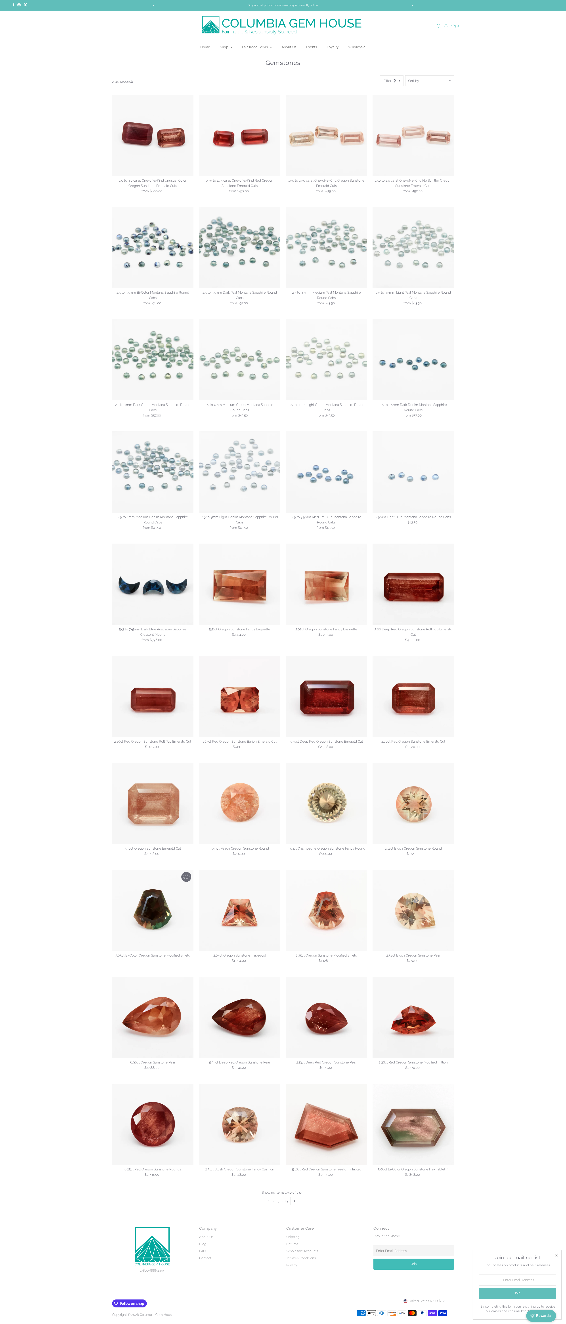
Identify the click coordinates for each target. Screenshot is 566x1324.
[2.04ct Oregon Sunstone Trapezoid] (239, 910)
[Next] (412, 5)
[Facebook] (13, 5)
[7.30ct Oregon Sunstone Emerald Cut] (152, 803)
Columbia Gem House (157, 1315)
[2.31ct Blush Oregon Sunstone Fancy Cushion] (239, 1124)
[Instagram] (19, 5)
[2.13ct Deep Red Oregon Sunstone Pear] (326, 1017)
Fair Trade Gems (255, 47)
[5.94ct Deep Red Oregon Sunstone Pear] (239, 1017)
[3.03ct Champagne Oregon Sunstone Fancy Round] (326, 803)
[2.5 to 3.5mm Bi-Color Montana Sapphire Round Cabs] (152, 247)
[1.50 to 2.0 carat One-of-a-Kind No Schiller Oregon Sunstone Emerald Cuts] (413, 135)
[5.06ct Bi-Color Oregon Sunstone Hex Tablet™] (413, 1124)
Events (311, 47)
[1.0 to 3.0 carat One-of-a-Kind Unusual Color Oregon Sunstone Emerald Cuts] (152, 135)
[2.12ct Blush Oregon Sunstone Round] (413, 803)
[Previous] (154, 5)
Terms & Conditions (301, 1258)
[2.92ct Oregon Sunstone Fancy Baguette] (326, 584)
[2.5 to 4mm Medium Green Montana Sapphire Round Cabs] (239, 359)
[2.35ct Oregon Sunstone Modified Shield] (326, 910)
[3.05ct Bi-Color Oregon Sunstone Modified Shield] (152, 910)
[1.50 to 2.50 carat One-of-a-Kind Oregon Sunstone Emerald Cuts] (326, 135)
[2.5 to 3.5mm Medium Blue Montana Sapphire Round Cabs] (326, 472)
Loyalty (333, 47)
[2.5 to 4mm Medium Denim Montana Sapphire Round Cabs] (152, 472)
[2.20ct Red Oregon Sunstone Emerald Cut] (413, 696)
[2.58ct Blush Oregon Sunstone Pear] (413, 910)
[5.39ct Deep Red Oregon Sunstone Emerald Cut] (326, 696)
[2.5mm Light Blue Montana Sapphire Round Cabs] (413, 472)
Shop (224, 47)
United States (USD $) (425, 1301)
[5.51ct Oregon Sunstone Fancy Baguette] (239, 584)
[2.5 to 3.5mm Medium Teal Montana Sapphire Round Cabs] (326, 247)
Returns (292, 1244)
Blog (202, 1244)
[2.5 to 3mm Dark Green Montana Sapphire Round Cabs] (152, 359)
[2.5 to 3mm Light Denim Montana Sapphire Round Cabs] (239, 472)
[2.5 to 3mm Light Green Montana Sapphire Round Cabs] (326, 359)
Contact (205, 1258)
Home (205, 47)
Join (414, 1264)
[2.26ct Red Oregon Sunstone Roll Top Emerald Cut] (152, 696)
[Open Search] (439, 26)
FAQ (202, 1251)
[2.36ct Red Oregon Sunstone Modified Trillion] (413, 1017)
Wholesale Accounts (302, 1251)
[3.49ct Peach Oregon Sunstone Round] (239, 803)
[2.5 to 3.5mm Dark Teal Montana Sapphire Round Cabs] (239, 247)
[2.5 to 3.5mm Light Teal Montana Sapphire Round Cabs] (413, 247)
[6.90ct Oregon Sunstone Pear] (152, 1017)
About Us (289, 47)
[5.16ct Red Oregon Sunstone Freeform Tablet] (326, 1124)
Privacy (291, 1265)
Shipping (293, 1237)
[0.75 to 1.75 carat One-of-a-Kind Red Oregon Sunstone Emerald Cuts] (239, 135)
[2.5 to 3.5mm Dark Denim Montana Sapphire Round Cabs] (413, 359)
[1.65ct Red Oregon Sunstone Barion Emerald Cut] (239, 696)
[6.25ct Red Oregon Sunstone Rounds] (152, 1124)
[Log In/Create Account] (446, 26)
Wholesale (356, 47)
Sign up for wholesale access (390, 5)
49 (287, 1201)
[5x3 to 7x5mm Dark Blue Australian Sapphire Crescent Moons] (152, 584)
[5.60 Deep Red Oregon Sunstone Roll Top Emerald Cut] (413, 584)
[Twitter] (25, 5)
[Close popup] (556, 1255)
